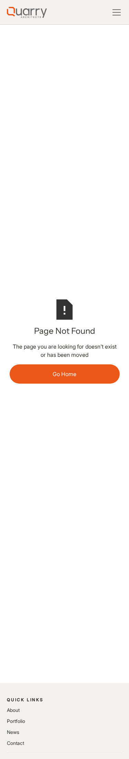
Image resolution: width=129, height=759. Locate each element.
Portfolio (16, 721)
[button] (115, 12)
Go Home (64, 374)
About (13, 710)
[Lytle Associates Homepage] (27, 12)
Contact (15, 743)
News (13, 732)
